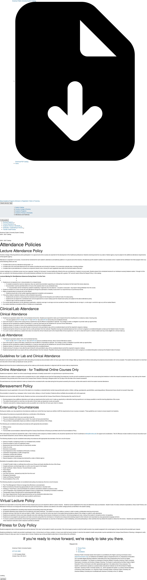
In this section (4, 220)
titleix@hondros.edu (91, 433)
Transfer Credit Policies (9, 229)
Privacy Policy (81, 548)
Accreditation (81, 552)
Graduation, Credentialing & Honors (13, 227)
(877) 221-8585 (16, 551)
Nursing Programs (8, 222)
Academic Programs (9, 201)
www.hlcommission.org (81, 556)
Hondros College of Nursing (22, 209)
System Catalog (19, 207)
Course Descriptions (8, 224)
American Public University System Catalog (24, 1)
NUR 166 (19, 320)
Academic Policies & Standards (23, 213)
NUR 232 (45, 320)
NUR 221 (35, 320)
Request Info (73, 544)
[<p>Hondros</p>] (73, 174)
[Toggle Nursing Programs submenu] (13, 222)
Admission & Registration (22, 201)
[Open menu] (10, 203)
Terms (79, 550)
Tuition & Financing (34, 201)
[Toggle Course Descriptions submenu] (15, 224)
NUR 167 (27, 320)
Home (17, 163)
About (1, 201)
